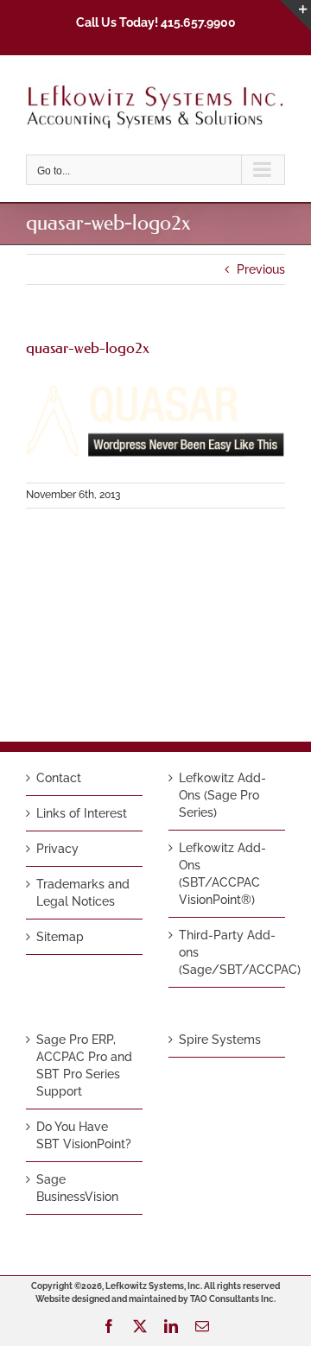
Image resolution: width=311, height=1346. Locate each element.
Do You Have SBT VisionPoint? (83, 1135)
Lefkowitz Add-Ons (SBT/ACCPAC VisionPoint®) (222, 874)
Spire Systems (220, 1039)
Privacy (57, 849)
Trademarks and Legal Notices (83, 892)
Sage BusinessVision (77, 1188)
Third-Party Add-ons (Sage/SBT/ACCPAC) (227, 952)
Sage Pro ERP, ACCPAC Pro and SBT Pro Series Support (84, 1065)
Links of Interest (81, 813)
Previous (261, 269)
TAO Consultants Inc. (233, 1299)
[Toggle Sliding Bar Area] (295, 15)
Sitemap (60, 937)
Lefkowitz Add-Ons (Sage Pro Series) (222, 795)
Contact (58, 778)
